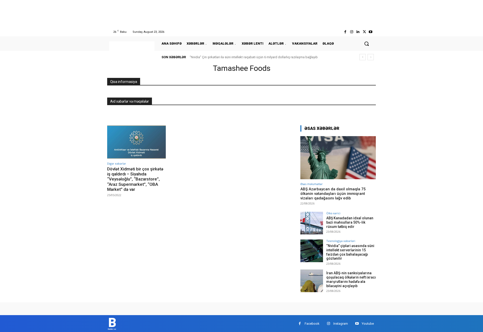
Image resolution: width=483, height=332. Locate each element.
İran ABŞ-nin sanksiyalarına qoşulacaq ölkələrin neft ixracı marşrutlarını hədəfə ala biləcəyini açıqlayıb (351, 279)
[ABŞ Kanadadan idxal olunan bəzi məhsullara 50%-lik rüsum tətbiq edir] (311, 223)
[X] (364, 32)
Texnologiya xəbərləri (340, 240)
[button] (366, 43)
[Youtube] (371, 32)
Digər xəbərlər (116, 163)
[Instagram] (351, 32)
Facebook (312, 323)
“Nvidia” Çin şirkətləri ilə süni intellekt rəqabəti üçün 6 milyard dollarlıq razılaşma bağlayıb (254, 57)
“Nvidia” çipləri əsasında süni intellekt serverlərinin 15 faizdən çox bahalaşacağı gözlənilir (350, 252)
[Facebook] (345, 32)
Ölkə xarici (333, 213)
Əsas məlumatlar (311, 184)
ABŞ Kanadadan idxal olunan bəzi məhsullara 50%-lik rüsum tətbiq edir (349, 222)
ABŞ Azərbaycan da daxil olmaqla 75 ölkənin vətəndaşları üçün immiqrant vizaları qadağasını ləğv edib (333, 193)
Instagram (340, 323)
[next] (371, 57)
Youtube (368, 323)
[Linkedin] (358, 32)
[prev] (362, 57)
